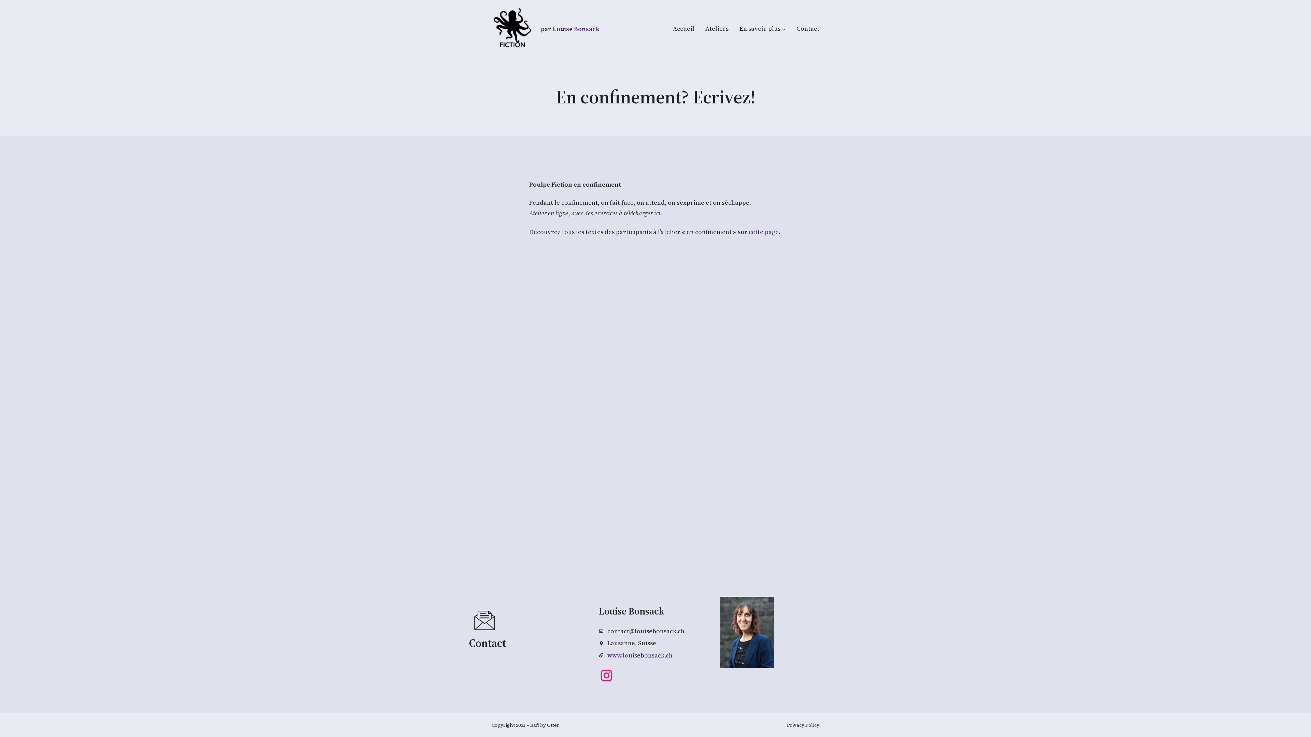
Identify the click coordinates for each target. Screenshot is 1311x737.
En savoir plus (759, 28)
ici (657, 213)
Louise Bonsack (576, 29)
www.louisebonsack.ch (640, 655)
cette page (764, 232)
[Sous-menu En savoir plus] (784, 29)
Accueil (683, 28)
